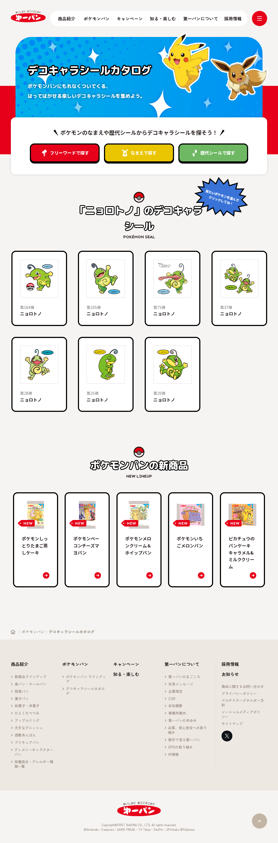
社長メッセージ (180, 684)
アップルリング (27, 720)
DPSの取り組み (180, 747)
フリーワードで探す (69, 152)
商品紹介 (66, 18)
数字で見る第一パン (184, 740)
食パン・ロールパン (30, 684)
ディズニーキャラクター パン (35, 752)
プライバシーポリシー (239, 693)
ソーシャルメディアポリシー (241, 714)
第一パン (28, 16)
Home (13, 632)
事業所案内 (177, 713)
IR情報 (173, 754)
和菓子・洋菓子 (27, 706)
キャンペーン (128, 18)
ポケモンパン (95, 18)
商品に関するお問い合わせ (243, 686)
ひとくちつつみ (27, 713)
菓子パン (22, 699)
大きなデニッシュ (29, 728)
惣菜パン (22, 691)
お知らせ (230, 674)
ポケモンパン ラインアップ (86, 679)
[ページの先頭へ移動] (259, 821)
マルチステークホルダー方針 (243, 702)
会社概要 (175, 706)
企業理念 (175, 691)
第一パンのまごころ (184, 677)
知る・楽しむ (161, 18)
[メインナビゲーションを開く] (259, 18)
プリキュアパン (27, 742)
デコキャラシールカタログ (85, 691)
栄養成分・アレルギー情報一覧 (33, 764)
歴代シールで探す (217, 152)
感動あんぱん (25, 735)
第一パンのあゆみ (182, 720)
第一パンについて (199, 18)
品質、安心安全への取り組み (187, 730)
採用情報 (232, 18)
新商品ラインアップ (30, 677)
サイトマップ (232, 724)
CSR (171, 699)
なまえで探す (144, 152)
